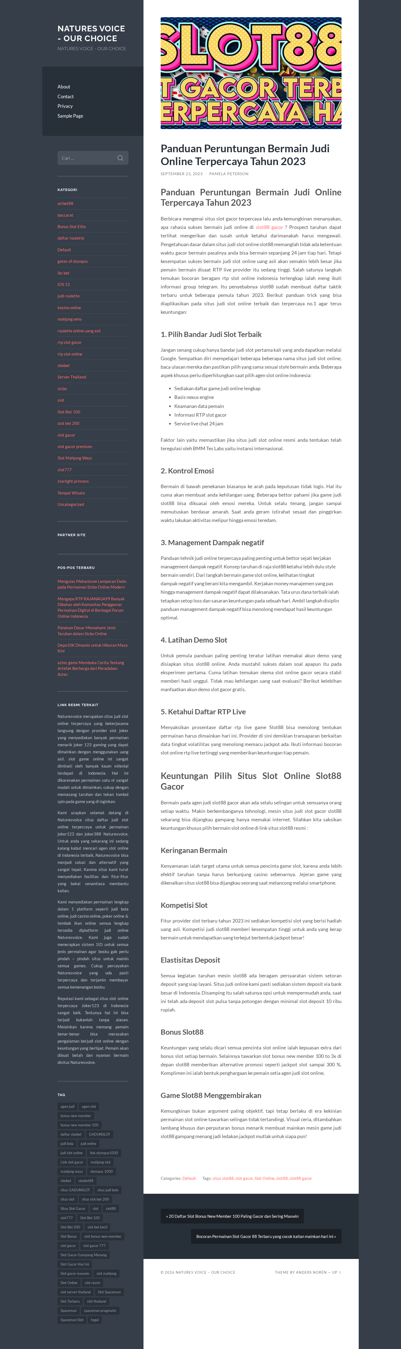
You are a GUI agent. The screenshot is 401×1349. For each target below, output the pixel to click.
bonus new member (76, 1116)
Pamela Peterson (229, 174)
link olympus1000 (104, 1153)
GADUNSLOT (99, 1134)
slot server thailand (76, 1292)
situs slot (67, 1199)
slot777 (65, 469)
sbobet (64, 365)
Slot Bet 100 (69, 411)
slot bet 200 (68, 423)
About (64, 86)
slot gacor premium (75, 446)
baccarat (65, 215)
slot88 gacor (269, 227)
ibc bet (64, 272)
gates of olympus (73, 261)
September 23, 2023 (182, 174)
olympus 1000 (101, 1171)
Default (64, 249)
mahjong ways (72, 1171)
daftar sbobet (71, 1134)
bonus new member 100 (79, 1125)
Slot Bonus (69, 1236)
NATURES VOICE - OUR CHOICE (91, 33)
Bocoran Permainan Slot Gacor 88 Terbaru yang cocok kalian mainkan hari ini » (266, 1236)
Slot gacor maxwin (75, 1273)
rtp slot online (70, 353)
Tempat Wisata (71, 492)
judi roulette (69, 295)
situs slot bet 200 (95, 1199)
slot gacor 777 (94, 1245)
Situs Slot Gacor (73, 1208)
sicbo (62, 388)
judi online (88, 1143)
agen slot (89, 1106)
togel (95, 1320)
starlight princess (73, 481)
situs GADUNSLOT (75, 1190)
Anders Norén (311, 1272)
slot (61, 400)
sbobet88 (86, 1180)
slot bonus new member (102, 1236)
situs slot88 (223, 1178)
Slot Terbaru (70, 1301)
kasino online (69, 307)
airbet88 (65, 203)
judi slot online (72, 1153)
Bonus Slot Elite (72, 226)
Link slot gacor (72, 1162)
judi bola (67, 1143)
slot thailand (96, 1301)
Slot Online (69, 1283)
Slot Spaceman (109, 1292)
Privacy (65, 106)
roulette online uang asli (79, 330)
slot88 (111, 1208)
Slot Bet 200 (70, 1227)
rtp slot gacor (70, 342)
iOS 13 (64, 284)
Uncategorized (71, 504)
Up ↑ (337, 1272)
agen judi (67, 1106)
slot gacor (66, 434)
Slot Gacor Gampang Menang (84, 1255)
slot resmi (92, 1283)
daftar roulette (71, 237)
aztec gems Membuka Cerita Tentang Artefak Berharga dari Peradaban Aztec (91, 668)
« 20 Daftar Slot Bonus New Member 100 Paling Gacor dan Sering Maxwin (232, 1216)
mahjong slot (100, 1162)
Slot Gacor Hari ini (75, 1264)
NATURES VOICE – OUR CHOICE (206, 1272)
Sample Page (70, 116)
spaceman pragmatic (100, 1310)
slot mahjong (106, 1273)
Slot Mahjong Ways (75, 457)
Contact (66, 96)
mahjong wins (70, 319)
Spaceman (69, 1310)
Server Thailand (72, 376)
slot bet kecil (97, 1227)
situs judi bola (107, 1190)
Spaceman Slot (72, 1320)
